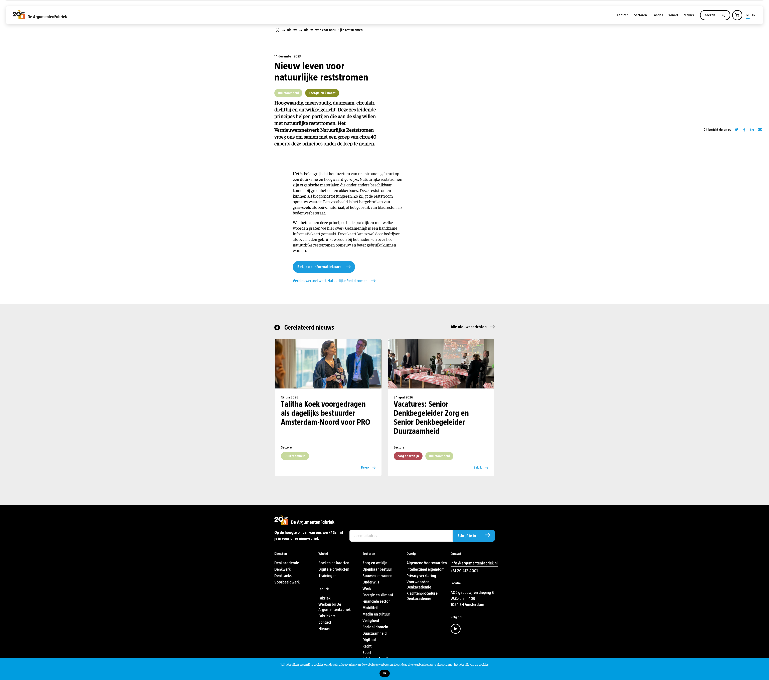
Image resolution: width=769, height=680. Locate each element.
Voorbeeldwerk (287, 582)
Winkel (673, 15)
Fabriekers (326, 616)
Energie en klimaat (322, 93)
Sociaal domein (375, 627)
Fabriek (658, 15)
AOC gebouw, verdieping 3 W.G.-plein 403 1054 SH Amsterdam (472, 598)
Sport (366, 653)
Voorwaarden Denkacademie (419, 584)
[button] (737, 15)
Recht (367, 646)
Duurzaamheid (288, 93)
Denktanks (283, 576)
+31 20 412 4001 (464, 571)
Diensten (622, 15)
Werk (366, 588)
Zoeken (710, 15)
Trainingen (327, 576)
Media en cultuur (376, 614)
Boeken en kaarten (333, 563)
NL (748, 15)
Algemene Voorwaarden (427, 563)
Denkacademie (286, 563)
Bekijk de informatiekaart (319, 267)
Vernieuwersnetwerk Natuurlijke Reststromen (330, 281)
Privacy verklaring (421, 576)
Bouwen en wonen (377, 576)
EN (753, 15)
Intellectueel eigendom (426, 569)
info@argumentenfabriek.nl (474, 563)
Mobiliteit (370, 608)
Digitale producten (333, 569)
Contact (324, 622)
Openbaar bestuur (377, 569)
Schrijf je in (466, 536)
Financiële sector (376, 601)
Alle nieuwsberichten (469, 327)
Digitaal (369, 640)
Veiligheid (370, 621)
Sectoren (640, 15)
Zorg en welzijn (408, 456)
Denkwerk (282, 569)
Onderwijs (370, 582)
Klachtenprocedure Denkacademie (422, 596)
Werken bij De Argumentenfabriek (334, 607)
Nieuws (689, 15)
